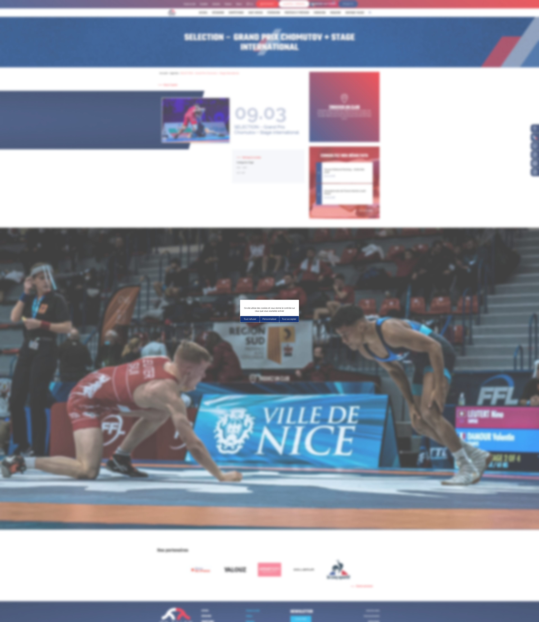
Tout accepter (289, 319)
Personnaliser (269, 319)
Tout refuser (250, 319)
